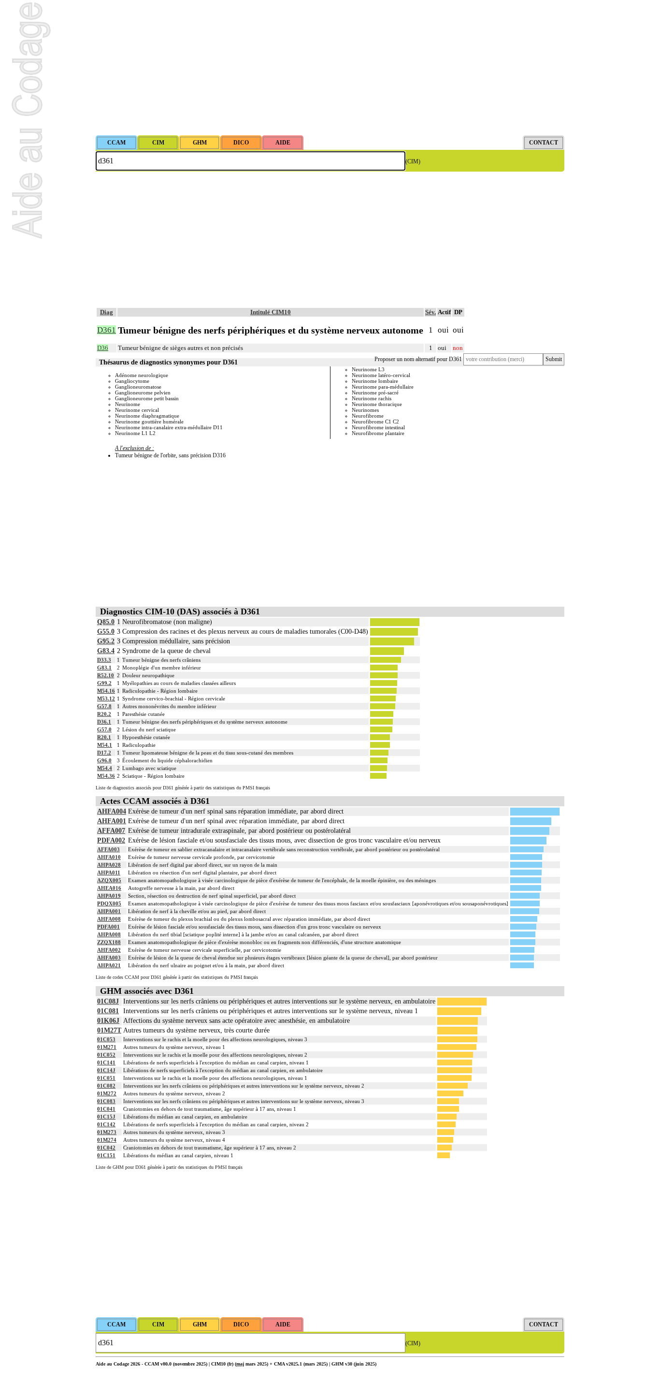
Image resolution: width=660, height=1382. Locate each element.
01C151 (106, 1155)
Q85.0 (106, 622)
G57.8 (104, 706)
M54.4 (104, 768)
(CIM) (412, 161)
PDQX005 (109, 903)
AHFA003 (109, 957)
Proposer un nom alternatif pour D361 (418, 359)
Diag (106, 312)
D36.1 (104, 722)
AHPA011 (108, 872)
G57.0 (104, 729)
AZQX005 (109, 880)
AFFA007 (111, 830)
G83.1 (104, 667)
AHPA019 (109, 896)
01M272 (106, 1093)
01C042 (106, 1147)
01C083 (106, 1101)
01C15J (106, 1117)
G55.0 (106, 631)
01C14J (106, 1070)
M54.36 (106, 776)
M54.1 (104, 745)
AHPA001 (109, 911)
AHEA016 (109, 888)
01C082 (106, 1086)
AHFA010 (109, 857)
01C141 (106, 1062)
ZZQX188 (109, 942)
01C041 (106, 1109)
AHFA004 (111, 811)
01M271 (106, 1047)
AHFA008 (109, 919)
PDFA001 (108, 927)
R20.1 (104, 737)
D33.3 (104, 660)
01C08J (108, 1001)
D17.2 (104, 753)
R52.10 (105, 675)
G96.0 (104, 760)
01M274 (106, 1140)
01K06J (108, 1020)
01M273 (106, 1132)
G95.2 (106, 641)
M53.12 (106, 698)
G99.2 (104, 683)
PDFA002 (111, 840)
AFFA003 (108, 849)
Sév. (430, 312)
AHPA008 (109, 934)
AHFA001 (111, 821)
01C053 (106, 1039)
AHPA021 (109, 965)
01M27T (109, 1030)
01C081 (108, 1011)
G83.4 (106, 651)
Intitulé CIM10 (270, 312)
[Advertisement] (330, 67)
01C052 (106, 1055)
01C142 (106, 1124)
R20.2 (104, 714)
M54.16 (106, 691)
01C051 (106, 1078)
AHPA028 (109, 865)
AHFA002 (109, 950)
